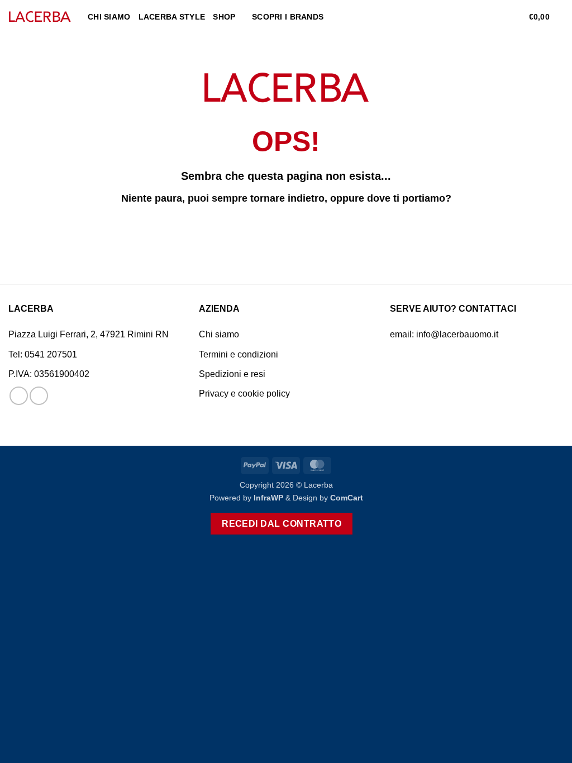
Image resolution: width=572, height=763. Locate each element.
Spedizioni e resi (232, 374)
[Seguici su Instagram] (39, 396)
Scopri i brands (287, 16)
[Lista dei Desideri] (516, 16)
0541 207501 (51, 354)
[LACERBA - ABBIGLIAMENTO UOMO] (39, 17)
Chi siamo (109, 16)
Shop (224, 16)
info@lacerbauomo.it (457, 334)
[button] (498, 16)
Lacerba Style (172, 16)
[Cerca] (480, 17)
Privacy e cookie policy (244, 393)
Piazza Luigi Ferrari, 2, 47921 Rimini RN (88, 334)
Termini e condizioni (238, 354)
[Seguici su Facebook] (18, 396)
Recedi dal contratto (281, 523)
